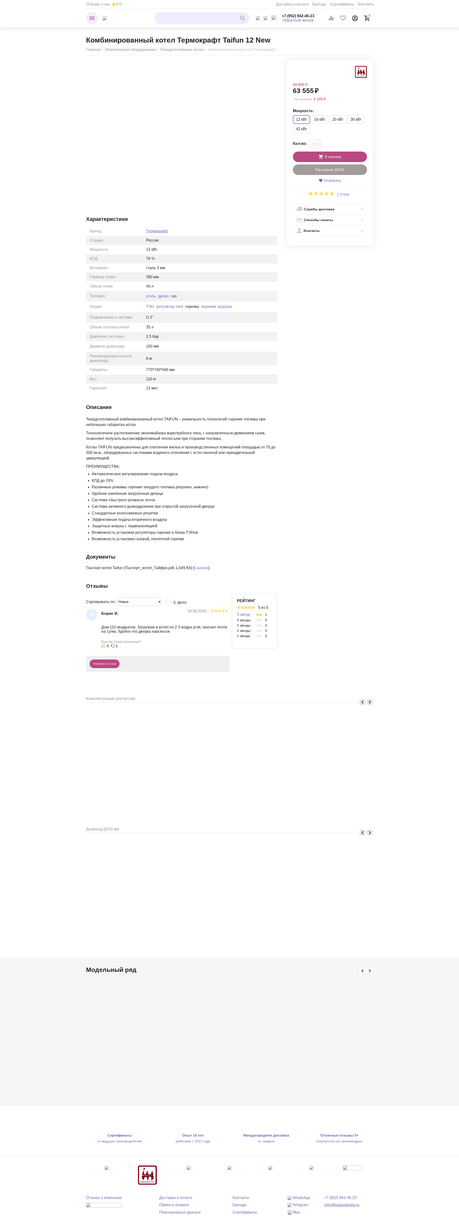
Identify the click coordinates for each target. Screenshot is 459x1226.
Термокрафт (157, 231)
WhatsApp (300, 1198)
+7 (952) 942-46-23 (298, 16)
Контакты (366, 4)
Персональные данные (180, 1212)
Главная (93, 50)
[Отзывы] (104, 1208)
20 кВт (337, 119)
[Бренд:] (361, 72)
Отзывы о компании (103, 1198)
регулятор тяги (170, 307)
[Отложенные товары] (343, 18)
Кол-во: (300, 144)
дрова (163, 296)
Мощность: (303, 111)
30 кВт (355, 119)
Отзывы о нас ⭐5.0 (103, 4)
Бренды (319, 4)
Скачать (201, 568)
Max (296, 1212)
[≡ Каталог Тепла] (105, 18)
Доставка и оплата (292, 4)
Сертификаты (342, 4)
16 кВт (319, 119)
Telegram (299, 1205)
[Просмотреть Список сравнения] (331, 18)
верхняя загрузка (216, 307)
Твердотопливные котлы (182, 50)
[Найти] (243, 18)
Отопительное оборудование (130, 50)
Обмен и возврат (174, 1205)
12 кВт (301, 119)
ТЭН (150, 307)
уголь (151, 296)
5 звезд (243, 614)
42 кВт (301, 129)
